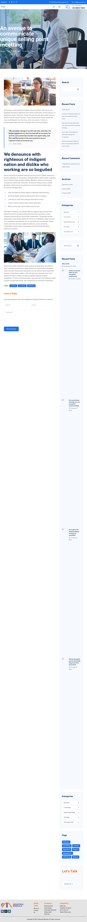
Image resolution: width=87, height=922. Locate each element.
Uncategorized (68, 231)
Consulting (22, 285)
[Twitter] (12, 2)
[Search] (79, 245)
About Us (36, 908)
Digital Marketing (69, 222)
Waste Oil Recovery (65, 912)
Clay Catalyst (48, 908)
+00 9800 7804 (78, 8)
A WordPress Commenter (70, 164)
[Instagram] (5, 911)
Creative (76, 846)
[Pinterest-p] (16, 2)
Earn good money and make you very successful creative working (71, 125)
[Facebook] (2, 911)
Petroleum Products (65, 908)
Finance (75, 849)
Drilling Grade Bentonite (47, 913)
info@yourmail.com (80, 2)
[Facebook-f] (9, 2)
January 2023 (66, 189)
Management (67, 853)
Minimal (75, 857)
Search (65, 82)
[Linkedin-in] (14, 2)
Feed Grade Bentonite (50, 910)
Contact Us (68, 884)
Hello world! (65, 109)
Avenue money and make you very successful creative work (71, 116)
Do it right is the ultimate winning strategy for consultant (70, 134)
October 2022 (66, 193)
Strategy (66, 226)
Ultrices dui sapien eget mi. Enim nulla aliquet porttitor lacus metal (70, 143)
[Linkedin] (9, 911)
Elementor (66, 849)
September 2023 (67, 184)
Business (27, 51)
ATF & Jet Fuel (64, 910)
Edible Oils (63, 906)
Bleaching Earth (48, 906)
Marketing (31, 285)
